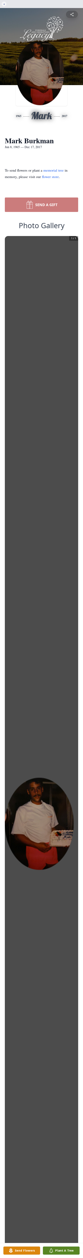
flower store (50, 176)
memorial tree (53, 170)
